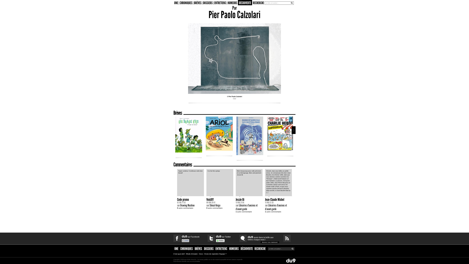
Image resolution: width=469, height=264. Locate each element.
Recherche (258, 3)
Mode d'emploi (191, 254)
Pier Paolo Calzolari (235, 96)
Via (234, 98)
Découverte (245, 3)
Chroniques (186, 3)
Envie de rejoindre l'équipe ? (215, 254)
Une (176, 3)
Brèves (197, 3)
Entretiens (220, 3)
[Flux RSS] (287, 238)
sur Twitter (223, 236)
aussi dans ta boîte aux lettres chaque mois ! (263, 239)
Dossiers (208, 3)
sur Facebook (190, 236)
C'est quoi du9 (179, 254)
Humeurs (232, 3)
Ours (201, 254)
